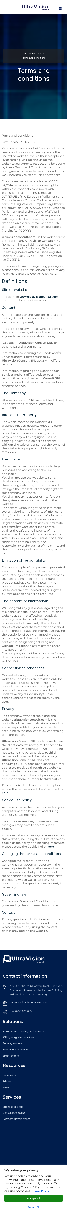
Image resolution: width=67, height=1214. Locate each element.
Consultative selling (14, 1112)
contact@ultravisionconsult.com (28, 1002)
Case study (9, 1075)
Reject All (34, 1207)
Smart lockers (11, 1055)
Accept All (33, 1198)
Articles (7, 1081)
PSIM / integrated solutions (18, 1037)
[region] (33, 1189)
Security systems (13, 1043)
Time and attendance (15, 1049)
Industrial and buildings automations (23, 1031)
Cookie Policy (40, 1191)
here (5, 793)
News (6, 1087)
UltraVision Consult (33, 53)
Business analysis (13, 1106)
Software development (16, 1118)
